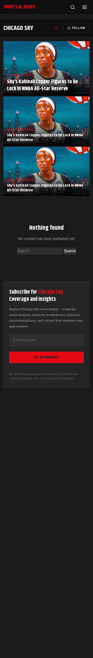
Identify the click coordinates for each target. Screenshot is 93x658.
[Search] (73, 7)
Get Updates (49, 357)
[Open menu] (85, 7)
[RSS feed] (56, 28)
